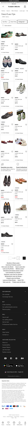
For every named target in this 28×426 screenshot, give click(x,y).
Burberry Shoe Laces (13, 263)
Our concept (5, 294)
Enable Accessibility (14, 1)
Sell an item (5, 322)
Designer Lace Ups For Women (13, 274)
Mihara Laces (20, 269)
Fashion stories (6, 352)
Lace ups (22, 11)
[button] (25, 7)
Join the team (6, 350)
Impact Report (6, 347)
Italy (15, 417)
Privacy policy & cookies (13, 376)
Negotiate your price (6, 167)
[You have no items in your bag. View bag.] (25, 7)
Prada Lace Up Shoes (18, 282)
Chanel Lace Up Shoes (13, 278)
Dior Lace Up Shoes (7, 267)
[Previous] (9, 258)
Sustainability (6, 345)
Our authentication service (9, 307)
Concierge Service (7, 297)
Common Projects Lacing (13, 265)
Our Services (6, 291)
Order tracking (6, 304)
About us (4, 342)
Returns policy (6, 309)
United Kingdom (10, 416)
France (4, 416)
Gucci (8, 11)
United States (16, 416)
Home (3, 11)
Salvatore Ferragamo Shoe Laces (13, 271)
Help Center (5, 332)
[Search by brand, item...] (3, 6)
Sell (3, 314)
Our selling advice (7, 320)
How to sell (5, 317)
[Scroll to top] (24, 258)
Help (3, 329)
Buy (3, 301)
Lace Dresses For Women (13, 272)
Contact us (5, 335)
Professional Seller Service (9, 324)
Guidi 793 (21, 280)
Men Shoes (15, 11)
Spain (13, 417)
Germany (22, 416)
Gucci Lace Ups (20, 267)
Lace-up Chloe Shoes (9, 280)
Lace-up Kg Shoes (8, 269)
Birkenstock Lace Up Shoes (13, 276)
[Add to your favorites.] (12, 44)
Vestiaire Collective (9, 339)
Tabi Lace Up (6, 282)
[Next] (18, 258)
